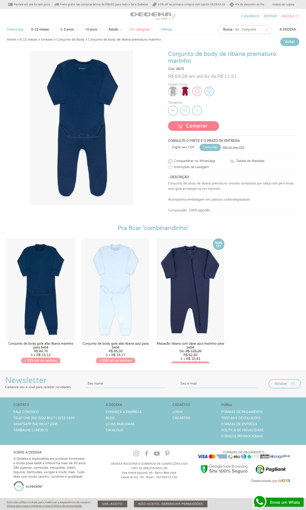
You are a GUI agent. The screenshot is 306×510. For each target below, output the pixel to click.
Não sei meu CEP (233, 147)
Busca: (228, 29)
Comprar (197, 126)
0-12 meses (40, 29)
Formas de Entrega (239, 424)
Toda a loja (15, 29)
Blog (110, 418)
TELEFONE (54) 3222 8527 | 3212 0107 (44, 418)
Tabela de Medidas (250, 161)
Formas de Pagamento (242, 412)
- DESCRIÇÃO (178, 177)
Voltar (290, 42)
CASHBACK (250, 16)
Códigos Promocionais (242, 436)
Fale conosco (26, 412)
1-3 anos (67, 29)
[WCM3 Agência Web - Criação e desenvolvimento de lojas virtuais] (284, 481)
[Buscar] (267, 30)
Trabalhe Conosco (30, 430)
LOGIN (177, 412)
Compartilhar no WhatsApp (194, 161)
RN (185, 110)
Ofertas (166, 29)
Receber (281, 384)
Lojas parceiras (120, 424)
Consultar (210, 147)
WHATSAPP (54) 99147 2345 (35, 424)
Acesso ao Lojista (283, 4)
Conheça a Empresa (124, 412)
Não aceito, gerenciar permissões (170, 504)
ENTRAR (270, 16)
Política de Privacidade (242, 430)
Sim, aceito (112, 504)
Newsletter (38, 382)
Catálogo (114, 430)
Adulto (113, 29)
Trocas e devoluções (241, 418)
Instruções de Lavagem (191, 167)
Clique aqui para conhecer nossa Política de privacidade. (44, 506)
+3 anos (91, 29)
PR (173, 110)
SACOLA (287, 16)
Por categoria (140, 29)
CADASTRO (181, 418)
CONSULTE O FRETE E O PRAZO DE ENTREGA (204, 141)
